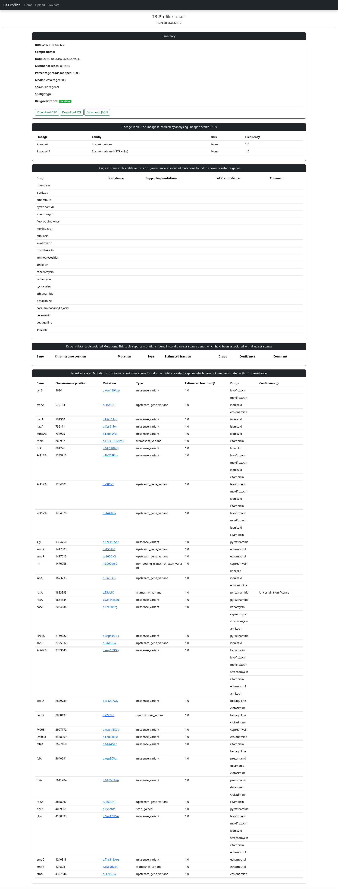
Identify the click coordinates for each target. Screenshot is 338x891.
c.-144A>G (109, 513)
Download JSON (97, 112)
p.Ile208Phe (110, 455)
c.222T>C (108, 715)
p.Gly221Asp (111, 780)
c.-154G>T (109, 405)
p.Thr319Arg (111, 859)
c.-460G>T (109, 802)
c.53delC (108, 592)
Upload (40, 5)
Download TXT (71, 112)
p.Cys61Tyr (110, 426)
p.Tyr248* (109, 809)
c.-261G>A (109, 643)
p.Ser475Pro (111, 816)
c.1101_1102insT (113, 441)
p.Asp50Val (110, 758)
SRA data (54, 5)
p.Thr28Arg (110, 607)
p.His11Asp (110, 419)
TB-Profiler (11, 4)
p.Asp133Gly (111, 650)
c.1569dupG (110, 867)
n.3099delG (110, 564)
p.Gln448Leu (111, 600)
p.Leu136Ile (110, 737)
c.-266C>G (109, 556)
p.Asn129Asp (111, 390)
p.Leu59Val (110, 434)
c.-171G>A (109, 874)
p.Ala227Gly (110, 701)
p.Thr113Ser (111, 542)
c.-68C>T (108, 484)
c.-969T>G (109, 578)
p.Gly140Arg (111, 448)
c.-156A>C (109, 549)
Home (28, 5)
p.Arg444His (111, 636)
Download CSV (47, 112)
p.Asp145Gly (111, 730)
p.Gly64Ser (110, 744)
